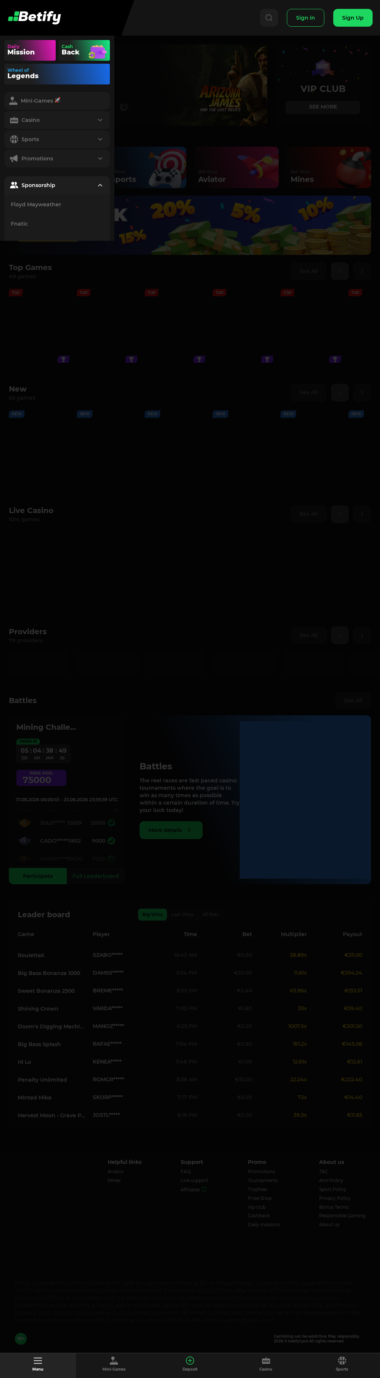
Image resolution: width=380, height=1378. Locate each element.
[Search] (269, 18)
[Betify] (34, 18)
